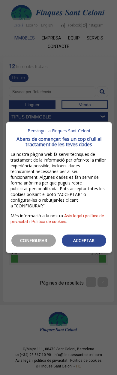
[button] (33, 241)
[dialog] (59, 187)
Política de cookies (49, 221)
